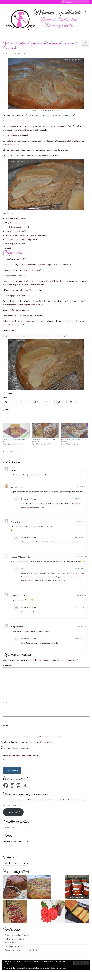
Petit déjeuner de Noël (14, 946)
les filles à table (17, 487)
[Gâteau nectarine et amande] (74, 430)
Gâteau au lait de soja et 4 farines (43, 439)
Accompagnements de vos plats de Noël (22, 950)
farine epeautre (7, 451)
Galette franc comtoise (14, 939)
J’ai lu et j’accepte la (15, 748)
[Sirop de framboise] (53, 911)
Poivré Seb (15, 522)
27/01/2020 (80, 470)
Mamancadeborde (11, 53)
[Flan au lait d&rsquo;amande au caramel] (16, 430)
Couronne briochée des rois (17, 935)
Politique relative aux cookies (58, 968)
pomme (19, 451)
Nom (5, 702)
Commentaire (7, 665)
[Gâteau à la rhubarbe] (39, 887)
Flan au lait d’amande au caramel (14, 439)
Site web (5, 725)
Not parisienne (17, 627)
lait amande (14, 451)
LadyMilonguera (18, 595)
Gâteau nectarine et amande (70, 439)
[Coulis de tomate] (77, 887)
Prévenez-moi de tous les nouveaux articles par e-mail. (18, 763)
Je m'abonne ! (13, 812)
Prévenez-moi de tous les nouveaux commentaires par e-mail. (20, 755)
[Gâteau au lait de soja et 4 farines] (45, 430)
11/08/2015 (80, 487)
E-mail (5, 714)
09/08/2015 (80, 521)
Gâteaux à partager (33, 53)
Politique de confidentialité (21, 748)
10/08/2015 (77, 537)
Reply (85, 470)
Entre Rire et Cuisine (46, 126)
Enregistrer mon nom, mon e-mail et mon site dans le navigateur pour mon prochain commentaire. (34, 736)
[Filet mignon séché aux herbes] (15, 911)
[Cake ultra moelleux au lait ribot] (77, 911)
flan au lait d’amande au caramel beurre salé (55, 115)
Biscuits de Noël (12, 942)
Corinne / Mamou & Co (20, 557)
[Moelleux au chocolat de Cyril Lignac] (15, 887)
